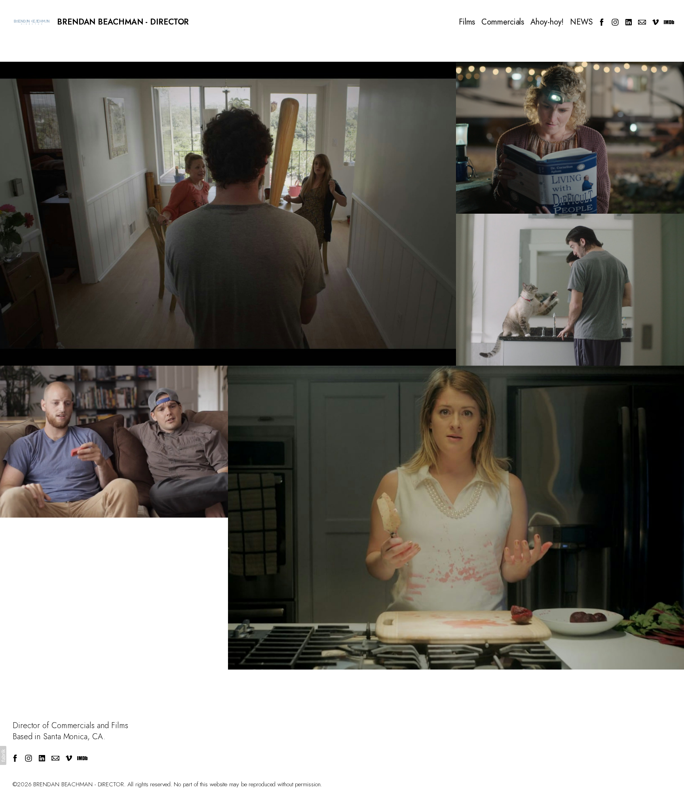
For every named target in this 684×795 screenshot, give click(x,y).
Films (467, 22)
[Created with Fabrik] (3, 755)
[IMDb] (669, 22)
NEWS (581, 22)
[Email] (642, 22)
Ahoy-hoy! (547, 22)
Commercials (502, 22)
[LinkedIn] (628, 22)
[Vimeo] (655, 22)
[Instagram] (615, 22)
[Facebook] (601, 22)
